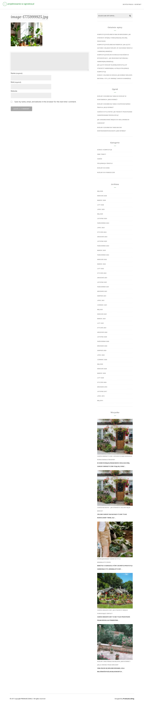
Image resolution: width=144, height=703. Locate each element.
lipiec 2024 (100, 228)
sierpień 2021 (101, 296)
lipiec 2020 (100, 355)
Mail (16, 82)
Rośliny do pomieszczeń (106, 172)
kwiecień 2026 (102, 196)
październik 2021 (103, 287)
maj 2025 (100, 214)
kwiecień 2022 (102, 259)
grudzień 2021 (102, 278)
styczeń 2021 (101, 328)
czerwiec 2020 (102, 359)
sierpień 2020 (101, 350)
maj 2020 (100, 364)
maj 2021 (100, 309)
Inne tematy (101, 154)
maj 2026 (100, 191)
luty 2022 (100, 268)
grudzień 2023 (102, 237)
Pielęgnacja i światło (105, 163)
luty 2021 (100, 323)
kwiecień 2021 (102, 314)
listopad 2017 (102, 391)
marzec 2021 (101, 319)
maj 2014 (100, 400)
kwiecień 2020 (102, 369)
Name (16, 73)
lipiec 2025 (100, 209)
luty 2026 (100, 205)
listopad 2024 (102, 218)
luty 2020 (100, 378)
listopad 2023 (102, 241)
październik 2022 (103, 255)
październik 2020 (103, 341)
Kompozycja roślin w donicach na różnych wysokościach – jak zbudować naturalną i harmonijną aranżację (113, 58)
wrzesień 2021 (102, 291)
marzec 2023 (101, 250)
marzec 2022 (101, 264)
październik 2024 (103, 223)
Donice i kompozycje (104, 150)
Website (14, 91)
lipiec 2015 (100, 396)
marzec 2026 (101, 200)
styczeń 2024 (101, 232)
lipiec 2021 (100, 300)
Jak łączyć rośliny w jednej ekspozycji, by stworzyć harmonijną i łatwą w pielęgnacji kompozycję (113, 68)
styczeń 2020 (101, 382)
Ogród (99, 159)
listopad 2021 (102, 282)
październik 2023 (103, 246)
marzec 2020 (101, 373)
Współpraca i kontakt (132, 4)
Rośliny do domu (103, 168)
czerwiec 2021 (102, 305)
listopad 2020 (102, 337)
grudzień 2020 (102, 332)
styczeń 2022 (101, 273)
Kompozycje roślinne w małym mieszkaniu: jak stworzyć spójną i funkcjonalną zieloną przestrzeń (114, 38)
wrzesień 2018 (102, 387)
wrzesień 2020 (102, 346)
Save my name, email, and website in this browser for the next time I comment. (45, 102)
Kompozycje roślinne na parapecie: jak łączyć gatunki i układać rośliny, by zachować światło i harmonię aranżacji (115, 48)
